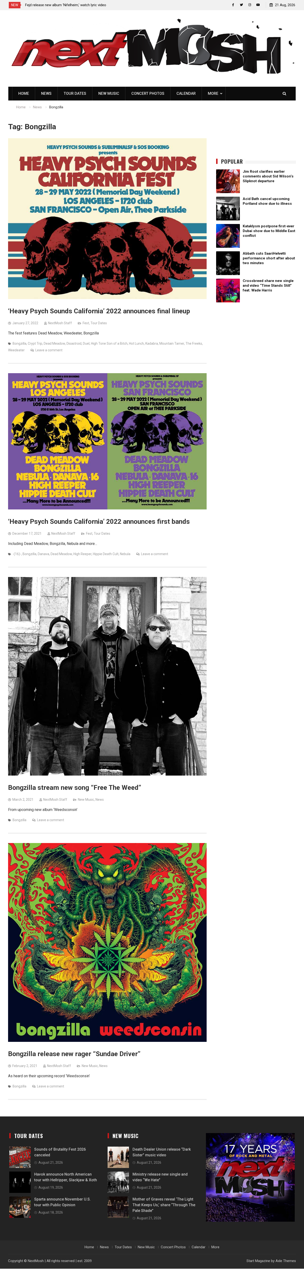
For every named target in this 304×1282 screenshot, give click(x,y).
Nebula (125, 554)
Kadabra (151, 343)
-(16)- (17, 554)
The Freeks (193, 343)
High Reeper (82, 554)
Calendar (186, 93)
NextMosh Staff (60, 323)
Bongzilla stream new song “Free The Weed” (74, 787)
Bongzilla (19, 343)
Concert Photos (147, 93)
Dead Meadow (54, 343)
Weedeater (16, 350)
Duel (86, 343)
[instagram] (250, 5)
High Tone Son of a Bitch (109, 343)
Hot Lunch (136, 343)
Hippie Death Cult (106, 554)
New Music (108, 93)
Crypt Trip (35, 343)
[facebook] (233, 5)
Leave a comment (48, 350)
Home (23, 93)
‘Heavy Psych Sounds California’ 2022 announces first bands (99, 521)
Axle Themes (286, 1261)
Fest (86, 323)
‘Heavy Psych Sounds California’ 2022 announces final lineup (99, 311)
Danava (43, 554)
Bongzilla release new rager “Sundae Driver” (74, 1054)
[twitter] (241, 5)
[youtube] (258, 5)
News (46, 93)
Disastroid (73, 343)
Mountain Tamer (171, 343)
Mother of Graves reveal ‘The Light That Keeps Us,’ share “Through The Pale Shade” (164, 1205)
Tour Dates (75, 93)
